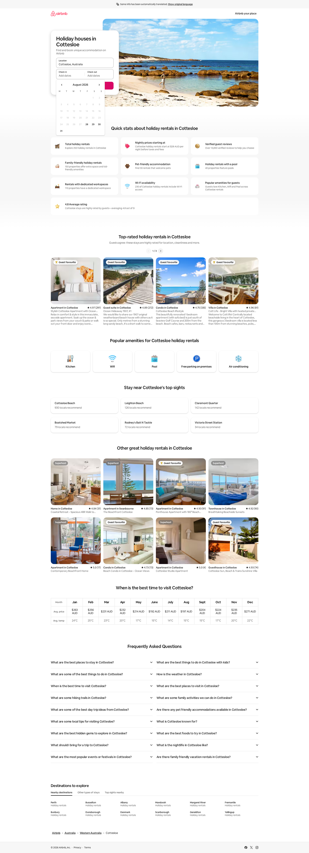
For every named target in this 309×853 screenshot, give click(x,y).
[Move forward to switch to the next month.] (99, 85)
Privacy (77, 847)
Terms (87, 847)
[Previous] (148, 251)
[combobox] (85, 64)
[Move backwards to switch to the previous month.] (62, 85)
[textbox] (70, 76)
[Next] (160, 251)
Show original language (180, 4)
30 (99, 124)
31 (61, 131)
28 (86, 124)
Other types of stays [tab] (89, 792)
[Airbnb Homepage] (59, 13)
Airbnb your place (245, 13)
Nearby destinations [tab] (61, 792)
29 (93, 124)
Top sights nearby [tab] (114, 792)
